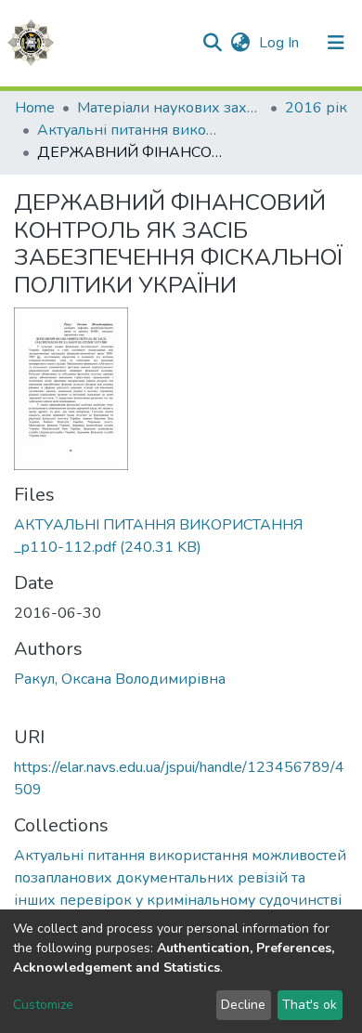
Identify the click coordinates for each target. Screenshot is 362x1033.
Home (35, 108)
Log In (281, 43)
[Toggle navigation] (336, 42)
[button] (240, 43)
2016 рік (316, 108)
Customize (43, 1004)
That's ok (309, 1004)
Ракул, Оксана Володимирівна (120, 679)
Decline (243, 1004)
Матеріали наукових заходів (170, 108)
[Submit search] (212, 43)
